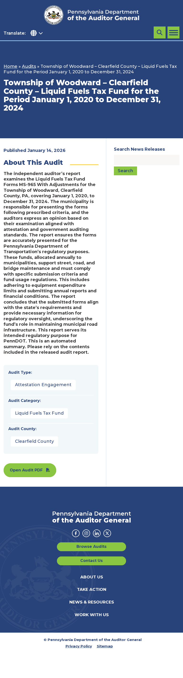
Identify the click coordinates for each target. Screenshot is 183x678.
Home (10, 66)
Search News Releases (139, 149)
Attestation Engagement (43, 384)
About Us (91, 577)
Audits (29, 66)
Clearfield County (34, 441)
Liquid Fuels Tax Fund (39, 413)
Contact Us (91, 560)
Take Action (91, 589)
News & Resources (91, 602)
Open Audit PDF (26, 470)
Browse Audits (91, 546)
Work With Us (92, 614)
